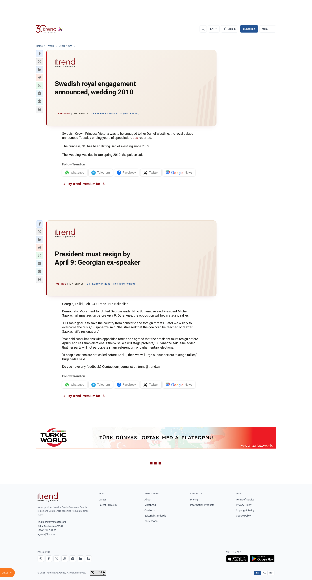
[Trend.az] (49, 29)
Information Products (202, 505)
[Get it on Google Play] (262, 558)
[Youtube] (64, 558)
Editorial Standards (155, 515)
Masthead (150, 505)
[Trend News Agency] (48, 497)
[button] (39, 53)
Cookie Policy (243, 515)
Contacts (149, 510)
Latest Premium (108, 505)
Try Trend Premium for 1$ (86, 184)
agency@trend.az (46, 534)
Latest (102, 499)
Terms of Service (245, 499)
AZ (264, 573)
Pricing (194, 499)
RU (270, 573)
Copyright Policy (245, 510)
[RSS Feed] (88, 558)
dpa (136, 138)
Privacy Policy (244, 505)
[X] (56, 558)
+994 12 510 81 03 (47, 530)
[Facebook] (49, 558)
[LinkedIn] (80, 558)
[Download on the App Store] (237, 558)
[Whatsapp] (41, 558)
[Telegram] (72, 558)
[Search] (203, 29)
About (147, 499)
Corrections (150, 521)
